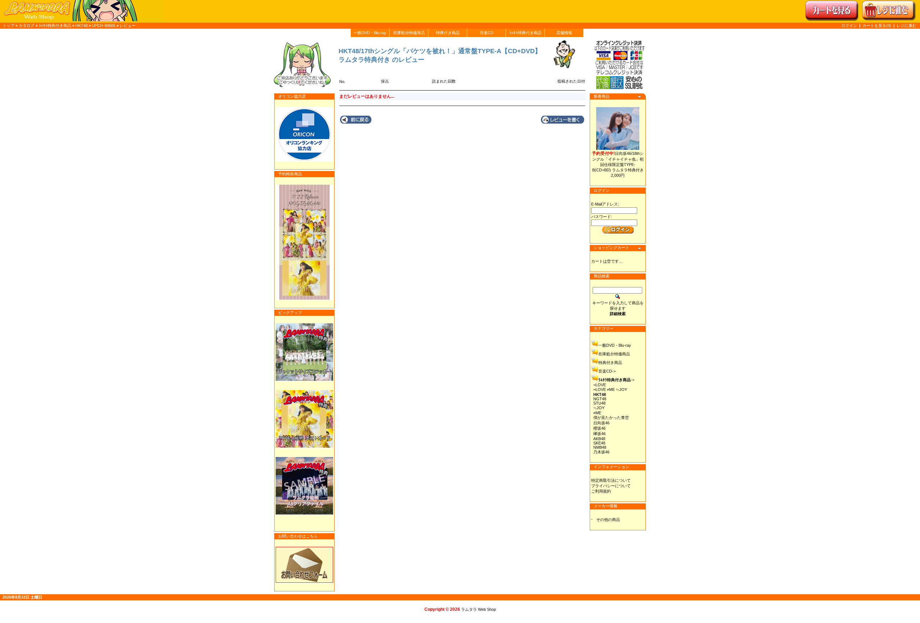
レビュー (127, 25)
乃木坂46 (601, 452)
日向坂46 (601, 423)
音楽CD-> (607, 371)
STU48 (599, 403)
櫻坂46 (599, 428)
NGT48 (599, 399)
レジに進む (906, 25)
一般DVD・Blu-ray (370, 33)
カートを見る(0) (877, 25)
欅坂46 (599, 434)
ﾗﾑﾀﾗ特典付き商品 (55, 25)
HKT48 (81, 25)
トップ (8, 25)
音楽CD (486, 33)
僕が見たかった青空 (611, 417)
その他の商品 (608, 519)
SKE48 (599, 443)
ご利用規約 (601, 491)
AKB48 (599, 439)
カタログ (26, 25)
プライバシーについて (611, 486)
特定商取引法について (611, 480)
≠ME (597, 413)
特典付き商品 (448, 33)
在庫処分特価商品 (409, 33)
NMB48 (599, 447)
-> (616, 380)
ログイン (849, 25)
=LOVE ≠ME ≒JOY (610, 389)
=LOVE (599, 385)
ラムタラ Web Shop (478, 609)
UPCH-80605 (103, 25)
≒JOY (598, 408)
